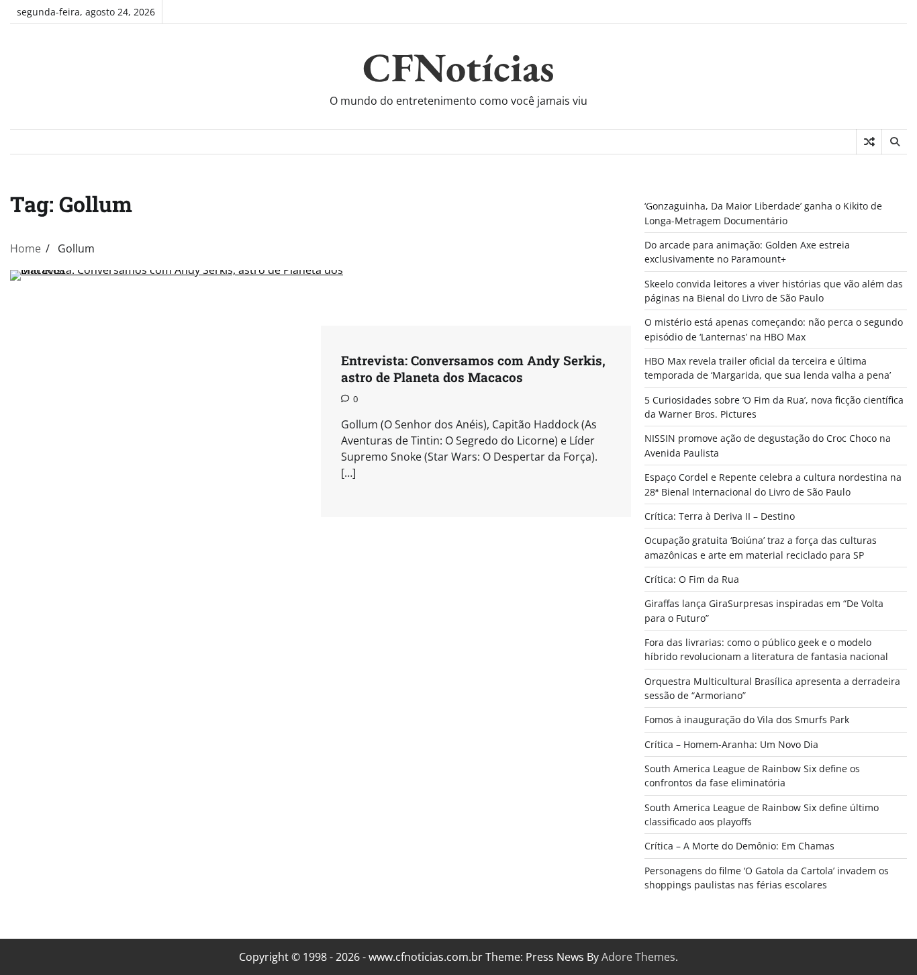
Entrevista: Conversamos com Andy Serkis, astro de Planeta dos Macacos (473, 368)
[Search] (894, 141)
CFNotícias (458, 67)
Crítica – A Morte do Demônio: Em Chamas (739, 845)
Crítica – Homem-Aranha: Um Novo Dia (731, 744)
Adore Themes (638, 956)
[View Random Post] (869, 141)
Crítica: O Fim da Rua (691, 579)
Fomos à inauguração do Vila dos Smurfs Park (746, 719)
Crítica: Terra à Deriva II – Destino (719, 516)
